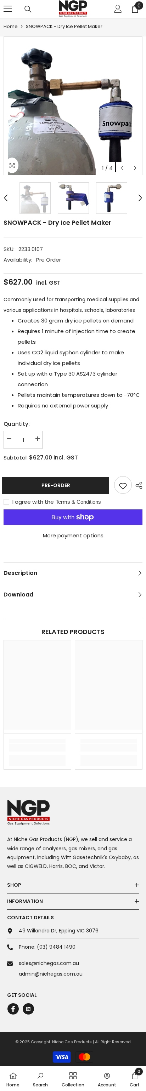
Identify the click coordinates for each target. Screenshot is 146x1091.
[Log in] (118, 9)
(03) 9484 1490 (56, 946)
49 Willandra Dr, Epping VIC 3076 (59, 930)
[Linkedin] (28, 1009)
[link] (37, 748)
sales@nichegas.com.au (49, 963)
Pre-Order (55, 485)
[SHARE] (137, 485)
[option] (73, 106)
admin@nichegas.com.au (51, 973)
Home (11, 26)
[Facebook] (13, 1009)
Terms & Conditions (78, 502)
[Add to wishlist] (123, 485)
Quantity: (17, 424)
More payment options (73, 535)
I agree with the (33, 501)
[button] (122, 168)
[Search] (28, 9)
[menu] (8, 9)
